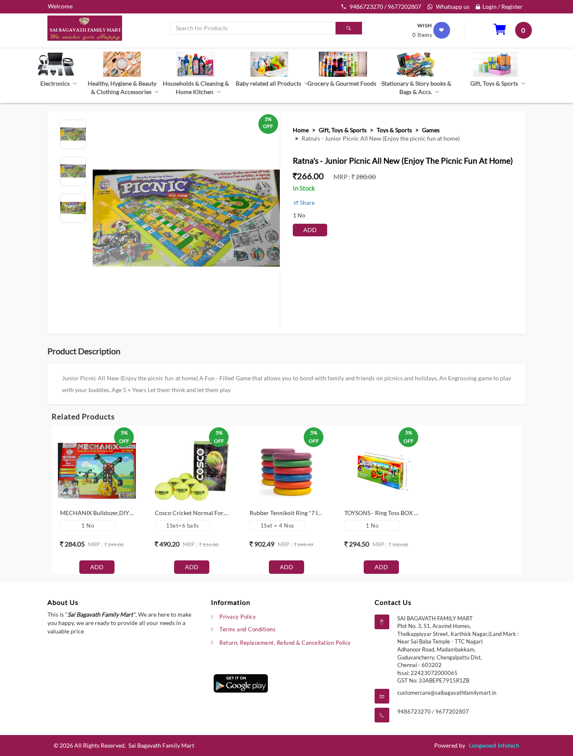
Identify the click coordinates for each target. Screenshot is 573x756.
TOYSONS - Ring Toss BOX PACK (387, 512)
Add (310, 229)
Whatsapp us (452, 6)
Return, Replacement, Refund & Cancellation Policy (285, 642)
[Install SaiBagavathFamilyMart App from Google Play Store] (241, 682)
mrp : (342, 176)
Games (431, 129)
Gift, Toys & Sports (343, 129)
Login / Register (502, 6)
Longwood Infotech (494, 745)
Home (301, 129)
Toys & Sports (394, 129)
